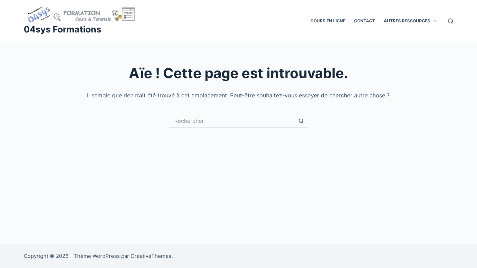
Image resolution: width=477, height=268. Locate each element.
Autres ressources (407, 20)
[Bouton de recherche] (301, 121)
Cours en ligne (327, 20)
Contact (364, 20)
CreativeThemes (151, 256)
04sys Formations (62, 29)
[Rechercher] (450, 21)
